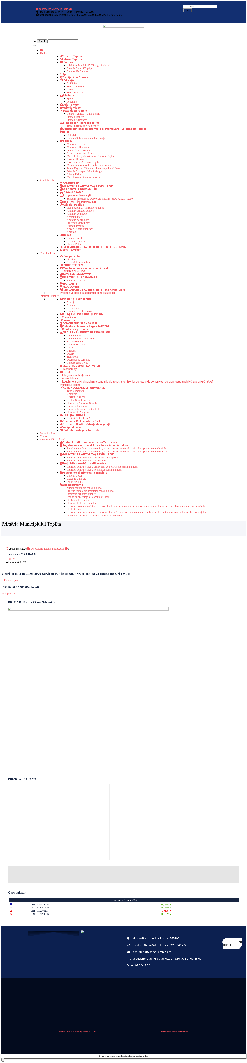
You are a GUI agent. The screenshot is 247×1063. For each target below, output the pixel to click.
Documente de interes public (82, 503)
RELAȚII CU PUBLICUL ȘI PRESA (82, 314)
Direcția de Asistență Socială (82, 403)
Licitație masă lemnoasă (79, 311)
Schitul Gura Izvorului (78, 150)
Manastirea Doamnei (78, 147)
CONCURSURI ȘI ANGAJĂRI (79, 323)
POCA (66, 372)
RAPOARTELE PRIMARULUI (79, 189)
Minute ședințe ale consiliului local (85, 268)
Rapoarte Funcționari (78, 406)
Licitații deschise (75, 225)
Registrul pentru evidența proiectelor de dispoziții (93, 457)
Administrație (47, 180)
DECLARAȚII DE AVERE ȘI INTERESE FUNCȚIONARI (95, 247)
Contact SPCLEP (76, 344)
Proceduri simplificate (78, 222)
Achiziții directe (75, 216)
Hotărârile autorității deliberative (84, 463)
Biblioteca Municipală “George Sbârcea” (88, 65)
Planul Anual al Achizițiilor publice (85, 207)
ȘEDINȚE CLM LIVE (73, 271)
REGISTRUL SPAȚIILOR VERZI (81, 365)
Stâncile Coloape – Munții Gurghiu (85, 171)
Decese (70, 353)
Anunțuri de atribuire (78, 219)
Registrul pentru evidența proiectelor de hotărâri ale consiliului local (102, 466)
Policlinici (72, 101)
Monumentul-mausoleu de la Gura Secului (89, 165)
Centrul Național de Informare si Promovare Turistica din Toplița (104, 128)
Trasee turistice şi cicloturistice (83, 125)
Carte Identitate (75, 335)
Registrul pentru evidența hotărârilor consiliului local (94, 469)
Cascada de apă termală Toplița (83, 162)
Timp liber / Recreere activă (81, 122)
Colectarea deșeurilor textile (82, 430)
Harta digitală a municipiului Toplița (86, 138)
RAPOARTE (70, 283)
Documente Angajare (78, 412)
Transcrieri (72, 356)
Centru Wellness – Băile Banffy (83, 113)
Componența (71, 256)
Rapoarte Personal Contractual (83, 409)
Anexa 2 (71, 231)
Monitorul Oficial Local (52, 439)
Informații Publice (49, 295)
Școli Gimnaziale (76, 86)
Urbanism (72, 393)
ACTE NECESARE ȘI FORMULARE (84, 387)
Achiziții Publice (73, 204)
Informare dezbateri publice (81, 493)
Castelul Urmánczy (77, 159)
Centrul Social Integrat (79, 399)
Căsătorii (71, 350)
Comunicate (69, 317)
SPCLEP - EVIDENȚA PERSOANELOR (86, 332)
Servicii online (47, 433)
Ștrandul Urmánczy (77, 119)
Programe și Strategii (77, 195)
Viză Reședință (75, 341)
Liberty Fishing (75, 174)
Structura (71, 259)
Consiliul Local (48, 253)
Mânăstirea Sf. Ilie (76, 144)
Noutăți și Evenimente (77, 298)
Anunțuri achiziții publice (80, 210)
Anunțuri (71, 305)
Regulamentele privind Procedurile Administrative (95, 445)
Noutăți (71, 302)
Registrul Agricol (76, 280)
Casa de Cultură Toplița (79, 68)
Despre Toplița (72, 56)
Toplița (43, 53)
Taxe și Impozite (75, 390)
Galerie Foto (71, 104)
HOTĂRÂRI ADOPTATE (76, 274)
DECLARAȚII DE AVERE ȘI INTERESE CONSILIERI (94, 289)
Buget (67, 235)
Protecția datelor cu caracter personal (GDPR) (77, 1032)
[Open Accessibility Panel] (2, 1060)
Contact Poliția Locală (78, 418)
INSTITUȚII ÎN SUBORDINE (79, 201)
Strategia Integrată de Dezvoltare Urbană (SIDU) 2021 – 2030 (100, 198)
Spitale (70, 98)
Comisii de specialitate (78, 262)
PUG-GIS (72, 135)
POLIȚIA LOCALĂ (74, 415)
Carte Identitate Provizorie (80, 338)
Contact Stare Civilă (77, 362)
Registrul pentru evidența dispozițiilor (86, 460)
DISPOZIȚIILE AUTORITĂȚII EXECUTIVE (87, 186)
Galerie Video (72, 107)
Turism (67, 141)
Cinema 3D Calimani (78, 71)
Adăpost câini (72, 427)
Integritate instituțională (76, 375)
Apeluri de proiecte (75, 329)
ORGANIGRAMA (73, 192)
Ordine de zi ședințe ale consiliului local (88, 496)
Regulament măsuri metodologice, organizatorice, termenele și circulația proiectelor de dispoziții (117, 451)
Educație (69, 80)
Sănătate (68, 95)
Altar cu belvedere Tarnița (80, 153)
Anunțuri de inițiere (77, 213)
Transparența (69, 369)
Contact (44, 436)
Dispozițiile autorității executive (47, 548)
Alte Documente (72, 484)
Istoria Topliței (72, 59)
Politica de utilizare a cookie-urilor (174, 1032)
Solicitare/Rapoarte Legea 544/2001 (86, 326)
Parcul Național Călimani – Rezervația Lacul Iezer (93, 168)
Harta (65, 131)
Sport (66, 74)
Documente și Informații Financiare (84, 472)
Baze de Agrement (75, 110)
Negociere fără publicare (80, 228)
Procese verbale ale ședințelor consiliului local (87, 292)
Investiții (69, 320)
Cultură (68, 62)
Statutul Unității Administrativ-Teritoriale (90, 442)
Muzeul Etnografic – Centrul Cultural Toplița (90, 156)
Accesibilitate (70, 378)
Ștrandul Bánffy (75, 116)
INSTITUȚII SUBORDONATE (79, 277)
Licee (70, 89)
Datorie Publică (75, 244)
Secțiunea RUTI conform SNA (81, 421)
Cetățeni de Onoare (75, 77)
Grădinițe (72, 83)
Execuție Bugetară (76, 241)
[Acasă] (41, 50)
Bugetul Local (74, 238)
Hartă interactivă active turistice (83, 177)
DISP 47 (10, 559)
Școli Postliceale (75, 92)
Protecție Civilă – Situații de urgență (86, 424)
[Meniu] (34, 45)
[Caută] (187, 10)
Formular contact (232, 944)
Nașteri (70, 347)
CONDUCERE (70, 183)
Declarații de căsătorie (78, 359)
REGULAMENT (71, 250)
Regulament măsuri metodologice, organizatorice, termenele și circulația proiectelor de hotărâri (117, 448)
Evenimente (73, 308)
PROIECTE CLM (73, 265)
